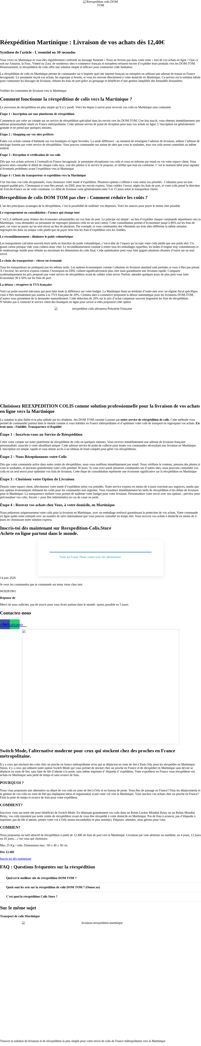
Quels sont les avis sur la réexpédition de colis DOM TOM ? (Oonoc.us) (53, 887)
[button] (100, 878)
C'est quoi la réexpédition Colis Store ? (32, 896)
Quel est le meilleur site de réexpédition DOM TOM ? (41, 878)
